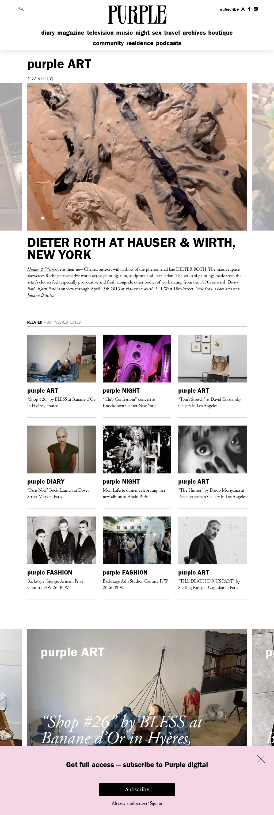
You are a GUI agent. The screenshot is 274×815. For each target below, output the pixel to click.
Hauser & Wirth (139, 288)
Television (100, 32)
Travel (172, 32)
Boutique (220, 32)
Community (108, 43)
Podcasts (168, 43)
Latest (76, 322)
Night (142, 32)
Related (34, 322)
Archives (194, 32)
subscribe (229, 9)
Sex (157, 32)
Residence (140, 43)
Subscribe (137, 789)
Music (124, 32)
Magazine (70, 32)
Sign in (156, 803)
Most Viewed (56, 322)
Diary (48, 32)
